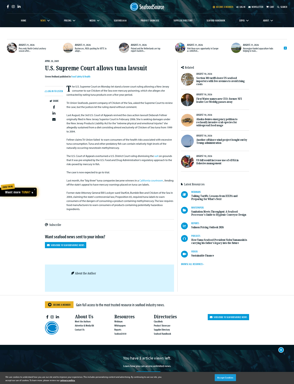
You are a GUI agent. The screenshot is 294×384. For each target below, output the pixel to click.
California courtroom (151, 180)
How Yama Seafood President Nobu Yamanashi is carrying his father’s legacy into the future (219, 241)
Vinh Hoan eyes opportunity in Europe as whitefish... (202, 49)
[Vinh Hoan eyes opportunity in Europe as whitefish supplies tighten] (180, 48)
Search (283, 7)
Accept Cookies (225, 377)
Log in (242, 7)
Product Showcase (150, 20)
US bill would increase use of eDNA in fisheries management (217, 161)
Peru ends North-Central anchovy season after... (32, 49)
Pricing (67, 20)
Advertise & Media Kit (84, 325)
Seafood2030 (120, 20)
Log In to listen (55, 91)
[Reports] (186, 225)
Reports (117, 329)
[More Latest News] (285, 48)
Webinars (118, 321)
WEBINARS (196, 192)
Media (92, 20)
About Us (84, 316)
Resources (124, 316)
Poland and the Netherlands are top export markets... (145, 49)
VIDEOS (194, 251)
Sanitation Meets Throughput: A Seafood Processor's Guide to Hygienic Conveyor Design (218, 213)
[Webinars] (186, 194)
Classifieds (158, 321)
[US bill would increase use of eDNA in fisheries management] (187, 161)
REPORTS (195, 223)
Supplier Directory (183, 20)
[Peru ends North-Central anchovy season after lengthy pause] (12, 48)
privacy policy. (67, 380)
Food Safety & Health (80, 76)
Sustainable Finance (202, 256)
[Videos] (186, 254)
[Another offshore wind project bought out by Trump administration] (187, 141)
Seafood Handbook (216, 20)
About (266, 20)
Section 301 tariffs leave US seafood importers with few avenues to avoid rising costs (220, 81)
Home (23, 20)
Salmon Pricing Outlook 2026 (207, 227)
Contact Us (80, 329)
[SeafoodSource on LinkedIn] (19, 6)
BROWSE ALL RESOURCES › (192, 264)
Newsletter (257, 7)
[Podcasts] (186, 238)
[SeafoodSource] (147, 7)
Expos (242, 20)
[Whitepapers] (186, 210)
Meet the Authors (83, 321)
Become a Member (61, 304)
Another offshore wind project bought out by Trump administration (221, 141)
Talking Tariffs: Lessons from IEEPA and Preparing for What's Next (214, 197)
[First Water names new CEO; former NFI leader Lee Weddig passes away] (187, 99)
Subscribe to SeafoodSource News (67, 245)
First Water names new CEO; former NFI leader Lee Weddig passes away (219, 100)
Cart (272, 7)
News (43, 20)
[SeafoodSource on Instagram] (13, 6)
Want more (17, 192)
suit (156, 156)
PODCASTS (195, 235)
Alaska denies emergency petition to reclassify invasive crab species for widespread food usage (217, 122)
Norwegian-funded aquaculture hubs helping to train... (258, 49)
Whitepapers (120, 325)
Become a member (224, 7)
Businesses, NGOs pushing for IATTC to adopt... (91, 49)
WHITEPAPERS (197, 207)
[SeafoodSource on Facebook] (8, 6)
